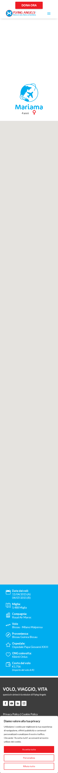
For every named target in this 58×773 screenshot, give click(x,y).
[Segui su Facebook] (5, 703)
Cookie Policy (29, 714)
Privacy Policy (11, 714)
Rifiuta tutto (29, 766)
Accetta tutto (29, 749)
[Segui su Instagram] (23, 703)
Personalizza (29, 757)
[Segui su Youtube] (11, 703)
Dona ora (29, 5)
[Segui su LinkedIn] (17, 703)
